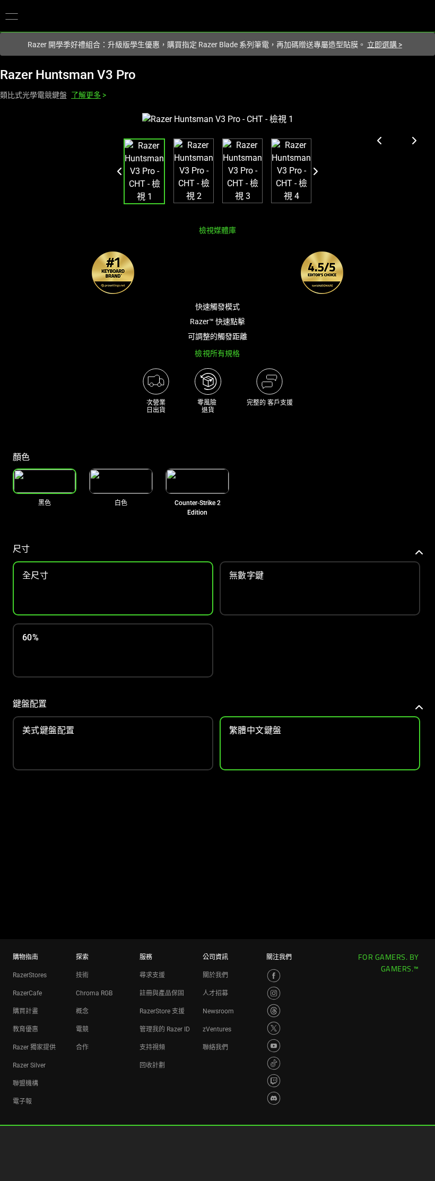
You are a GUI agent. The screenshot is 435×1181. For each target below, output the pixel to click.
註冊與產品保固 (162, 993)
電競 (82, 1029)
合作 (82, 1047)
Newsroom (218, 1011)
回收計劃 (152, 1065)
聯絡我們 (215, 1047)
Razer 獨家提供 (34, 1047)
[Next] (315, 171)
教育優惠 (25, 1029)
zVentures (217, 1029)
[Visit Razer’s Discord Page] (273, 1098)
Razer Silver (29, 1065)
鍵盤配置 (30, 704)
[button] (11, 16)
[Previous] (120, 171)
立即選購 (384, 44)
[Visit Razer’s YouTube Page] (273, 1045)
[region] (217, 164)
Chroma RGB (94, 993)
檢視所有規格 (217, 353)
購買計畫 (25, 1011)
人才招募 (215, 993)
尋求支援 (152, 975)
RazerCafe (27, 993)
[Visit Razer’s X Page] (273, 1028)
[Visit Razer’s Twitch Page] (273, 1080)
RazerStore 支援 (162, 1011)
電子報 (22, 1101)
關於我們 (215, 975)
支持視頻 (152, 1047)
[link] (121, 481)
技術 (82, 975)
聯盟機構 (25, 1083)
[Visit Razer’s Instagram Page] (273, 993)
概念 (82, 1011)
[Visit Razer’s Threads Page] (273, 1010)
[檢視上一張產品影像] (380, 140)
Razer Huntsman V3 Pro (68, 74)
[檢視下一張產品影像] (414, 140)
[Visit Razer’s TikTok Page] (273, 1063)
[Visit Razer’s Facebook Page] (273, 975)
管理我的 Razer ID (165, 1029)
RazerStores (30, 975)
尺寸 (21, 549)
